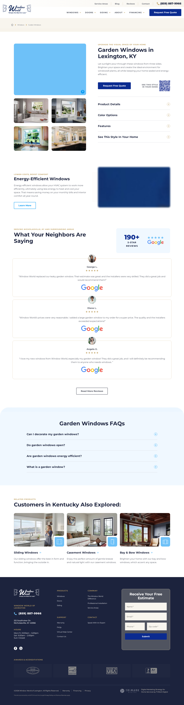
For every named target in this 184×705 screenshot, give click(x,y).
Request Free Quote (165, 12)
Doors (89, 12)
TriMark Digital (162, 692)
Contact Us (61, 636)
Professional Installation (97, 603)
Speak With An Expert (96, 623)
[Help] (82, 91)
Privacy (88, 691)
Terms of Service (61, 695)
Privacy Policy (48, 695)
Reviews (131, 4)
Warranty (61, 623)
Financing (135, 12)
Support (61, 617)
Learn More (24, 205)
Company (93, 591)
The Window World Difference (95, 597)
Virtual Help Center (64, 632)
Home (12, 24)
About (119, 12)
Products (62, 591)
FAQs (59, 627)
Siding (104, 12)
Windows (72, 12)
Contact (146, 4)
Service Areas (101, 4)
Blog (117, 4)
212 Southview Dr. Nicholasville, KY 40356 (25, 621)
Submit (146, 636)
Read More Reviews (92, 391)
